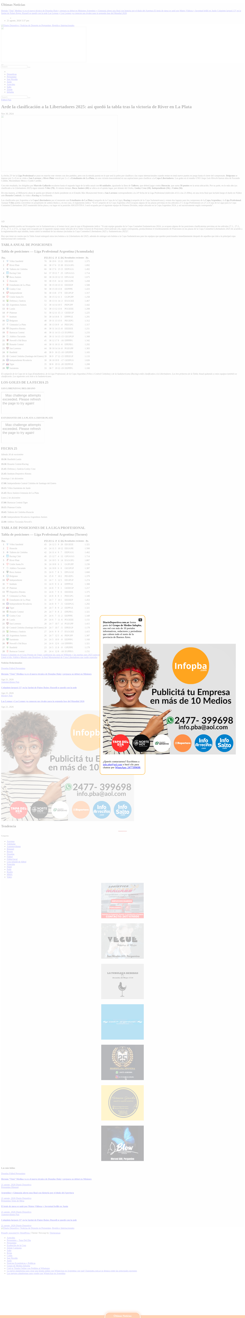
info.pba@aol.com (112, 764)
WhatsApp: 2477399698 (127, 767)
